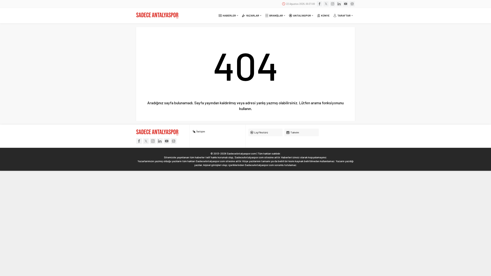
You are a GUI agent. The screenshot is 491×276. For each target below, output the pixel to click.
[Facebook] (319, 4)
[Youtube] (345, 4)
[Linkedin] (339, 4)
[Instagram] (332, 4)
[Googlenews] (352, 4)
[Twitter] (326, 4)
